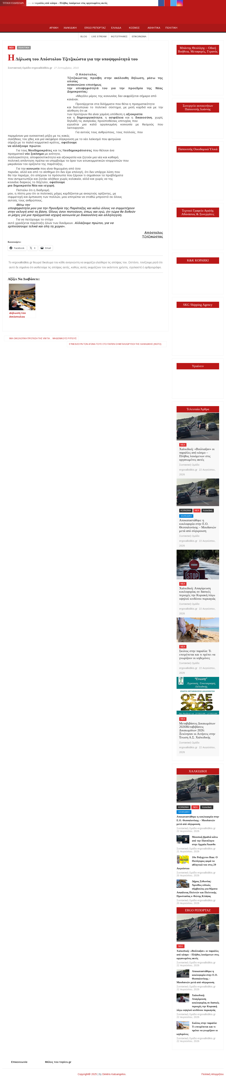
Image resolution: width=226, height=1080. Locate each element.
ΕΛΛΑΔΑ (116, 27)
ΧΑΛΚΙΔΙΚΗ (70, 27)
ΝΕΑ (11, 47)
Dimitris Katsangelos (114, 1074)
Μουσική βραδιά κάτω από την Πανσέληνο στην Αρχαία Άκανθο (205, 841)
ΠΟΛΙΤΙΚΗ (171, 27)
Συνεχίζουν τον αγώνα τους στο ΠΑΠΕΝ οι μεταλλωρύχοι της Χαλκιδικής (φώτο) (115, 344)
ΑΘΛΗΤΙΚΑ (154, 27)
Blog (84, 36)
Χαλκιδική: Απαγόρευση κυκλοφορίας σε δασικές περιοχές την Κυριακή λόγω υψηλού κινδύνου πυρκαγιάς (197, 593)
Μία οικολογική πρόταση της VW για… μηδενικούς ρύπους (43, 338)
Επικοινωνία (139, 36)
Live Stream (98, 36)
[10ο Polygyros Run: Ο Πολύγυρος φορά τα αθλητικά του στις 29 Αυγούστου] (183, 859)
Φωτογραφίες (119, 36)
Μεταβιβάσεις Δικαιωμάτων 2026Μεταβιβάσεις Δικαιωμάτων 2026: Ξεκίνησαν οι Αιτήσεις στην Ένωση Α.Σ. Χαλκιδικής (197, 730)
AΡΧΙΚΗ (53, 27)
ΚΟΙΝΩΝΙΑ (186, 510)
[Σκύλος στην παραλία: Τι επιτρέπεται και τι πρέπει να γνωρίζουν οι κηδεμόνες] (198, 629)
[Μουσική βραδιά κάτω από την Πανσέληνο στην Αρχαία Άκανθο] (183, 839)
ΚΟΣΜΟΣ (134, 27)
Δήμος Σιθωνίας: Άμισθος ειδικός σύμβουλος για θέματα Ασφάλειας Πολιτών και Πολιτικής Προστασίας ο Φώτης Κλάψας (197, 889)
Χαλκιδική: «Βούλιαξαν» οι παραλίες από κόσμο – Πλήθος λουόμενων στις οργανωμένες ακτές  (57, 3)
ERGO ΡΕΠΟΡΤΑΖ (95, 27)
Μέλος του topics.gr (58, 1061)
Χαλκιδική (207, 510)
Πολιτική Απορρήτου (212, 1074)
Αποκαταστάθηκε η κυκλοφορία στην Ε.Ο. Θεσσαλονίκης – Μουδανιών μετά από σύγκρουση (197, 525)
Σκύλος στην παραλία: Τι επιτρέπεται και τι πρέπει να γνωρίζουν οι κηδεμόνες (197, 654)
